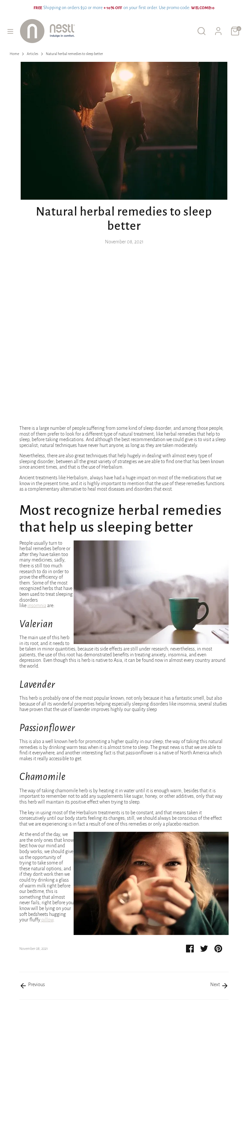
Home (14, 54)
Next (215, 984)
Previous (36, 984)
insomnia (36, 605)
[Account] (218, 27)
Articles (32, 54)
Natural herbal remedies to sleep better (74, 54)
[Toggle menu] (10, 31)
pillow (47, 919)
